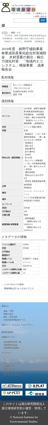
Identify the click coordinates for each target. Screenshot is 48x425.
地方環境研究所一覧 (12, 342)
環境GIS (5, 306)
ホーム (4, 33)
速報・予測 (8, 311)
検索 (43, 20)
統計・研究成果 (10, 317)
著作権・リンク (10, 372)
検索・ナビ (16, 33)
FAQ (28, 13)
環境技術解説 (7, 332)
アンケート (16, 13)
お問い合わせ (40, 16)
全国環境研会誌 (10, 345)
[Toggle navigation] (3, 25)
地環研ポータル (8, 337)
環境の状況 (8, 314)
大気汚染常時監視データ (14, 320)
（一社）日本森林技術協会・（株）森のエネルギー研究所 (35, 166)
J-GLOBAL (14, 284)
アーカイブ (6, 353)
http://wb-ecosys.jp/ (22, 88)
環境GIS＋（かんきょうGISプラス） (17, 325)
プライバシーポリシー (13, 375)
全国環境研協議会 (11, 348)
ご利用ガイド (40, 13)
